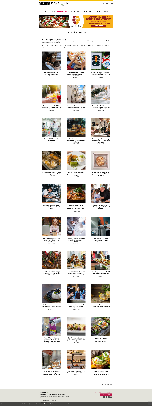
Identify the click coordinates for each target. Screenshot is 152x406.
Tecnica (84, 11)
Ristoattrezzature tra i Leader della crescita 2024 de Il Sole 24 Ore (51, 206)
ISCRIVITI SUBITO (106, 395)
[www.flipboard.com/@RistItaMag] (112, 3)
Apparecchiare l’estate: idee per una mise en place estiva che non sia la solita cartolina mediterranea (100, 107)
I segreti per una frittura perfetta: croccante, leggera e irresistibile (51, 173)
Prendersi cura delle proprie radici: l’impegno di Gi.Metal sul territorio (101, 207)
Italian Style (81, 7)
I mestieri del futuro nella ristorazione (51, 139)
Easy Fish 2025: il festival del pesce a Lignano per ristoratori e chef (76, 339)
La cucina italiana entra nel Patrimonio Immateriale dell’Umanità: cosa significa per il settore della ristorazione (76, 207)
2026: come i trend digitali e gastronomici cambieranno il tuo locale (76, 173)
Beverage (77, 11)
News (46, 11)
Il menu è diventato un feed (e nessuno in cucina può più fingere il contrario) (76, 74)
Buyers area (104, 7)
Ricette (91, 11)
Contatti (111, 7)
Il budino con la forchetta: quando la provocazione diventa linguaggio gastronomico (51, 306)
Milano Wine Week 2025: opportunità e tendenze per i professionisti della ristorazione (51, 339)
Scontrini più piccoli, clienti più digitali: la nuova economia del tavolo (76, 240)
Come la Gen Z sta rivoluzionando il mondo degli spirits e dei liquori (100, 306)
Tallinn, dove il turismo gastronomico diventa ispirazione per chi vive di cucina (101, 339)
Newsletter (89, 7)
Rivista (105, 11)
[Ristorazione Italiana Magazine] (53, 3)
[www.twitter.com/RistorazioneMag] (107, 3)
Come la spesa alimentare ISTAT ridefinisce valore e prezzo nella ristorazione (101, 273)
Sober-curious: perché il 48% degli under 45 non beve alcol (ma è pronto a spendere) (51, 107)
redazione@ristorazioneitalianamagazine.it (59, 401)
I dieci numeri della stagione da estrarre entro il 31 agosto (51, 73)
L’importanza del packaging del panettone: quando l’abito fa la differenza (100, 173)
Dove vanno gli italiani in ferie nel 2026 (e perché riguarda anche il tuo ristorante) (76, 107)
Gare (98, 11)
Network (74, 7)
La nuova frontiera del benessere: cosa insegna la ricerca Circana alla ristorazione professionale (76, 273)
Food (70, 11)
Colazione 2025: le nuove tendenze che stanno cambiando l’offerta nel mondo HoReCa (101, 373)
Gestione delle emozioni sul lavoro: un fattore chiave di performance (76, 306)
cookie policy (79, 403)
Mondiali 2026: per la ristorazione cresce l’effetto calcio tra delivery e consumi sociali (100, 74)
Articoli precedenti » (107, 384)
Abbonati (96, 7)
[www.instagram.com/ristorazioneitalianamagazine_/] (110, 3)
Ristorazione (62, 11)
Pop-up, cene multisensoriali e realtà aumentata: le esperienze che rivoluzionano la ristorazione (51, 372)
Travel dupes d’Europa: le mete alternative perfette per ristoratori (76, 372)
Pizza (53, 11)
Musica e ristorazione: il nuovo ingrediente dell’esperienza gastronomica (51, 240)
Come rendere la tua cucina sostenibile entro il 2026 (100, 239)
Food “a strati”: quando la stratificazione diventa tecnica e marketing (76, 140)
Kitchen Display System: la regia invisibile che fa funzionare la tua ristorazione (101, 140)
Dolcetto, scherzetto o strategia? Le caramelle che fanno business (51, 272)
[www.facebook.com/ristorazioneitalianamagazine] (104, 3)
